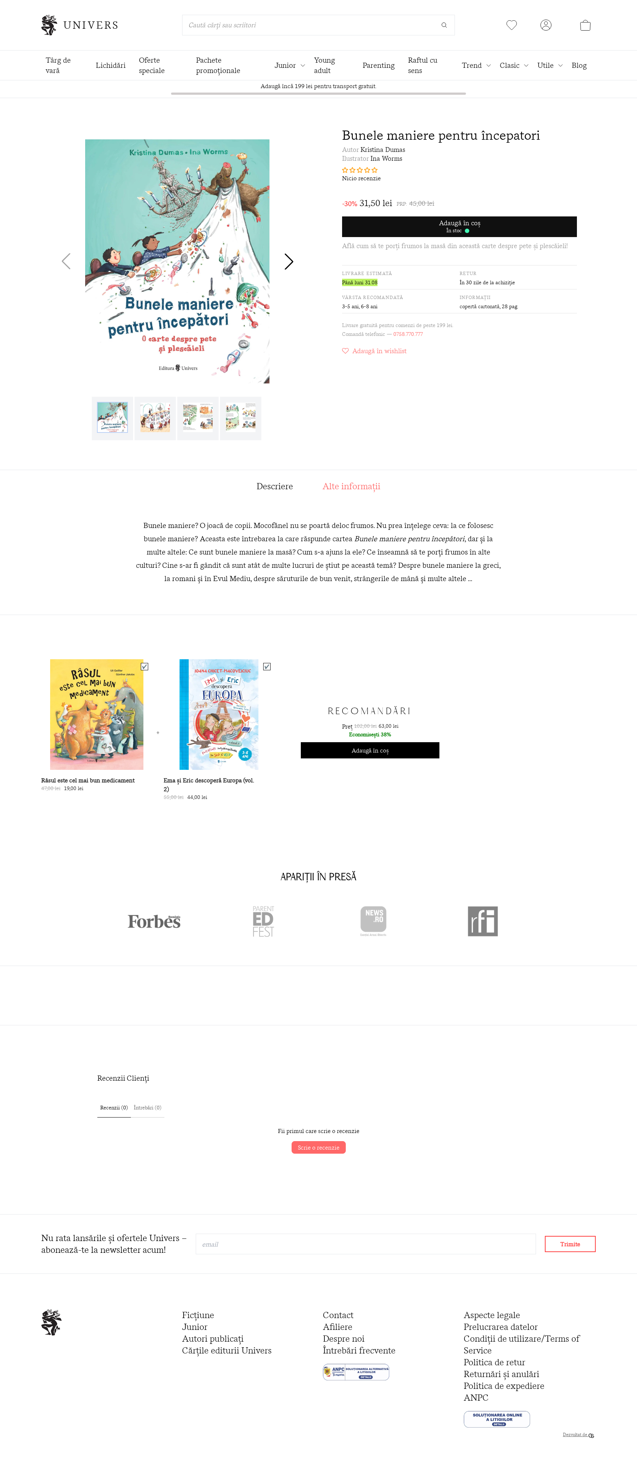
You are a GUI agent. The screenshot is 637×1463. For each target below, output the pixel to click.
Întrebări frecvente (359, 1350)
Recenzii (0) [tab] (114, 1107)
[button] (289, 261)
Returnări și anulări (501, 1374)
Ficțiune (198, 1315)
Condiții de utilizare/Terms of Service (521, 1344)
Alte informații (351, 486)
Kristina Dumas (383, 149)
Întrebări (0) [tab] (147, 1107)
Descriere (275, 486)
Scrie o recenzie (319, 1147)
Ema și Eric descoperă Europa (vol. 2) (209, 784)
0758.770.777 (408, 334)
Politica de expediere (504, 1385)
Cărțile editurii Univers (227, 1350)
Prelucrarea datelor (501, 1326)
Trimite (570, 1244)
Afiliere (337, 1326)
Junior (195, 1326)
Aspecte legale (492, 1315)
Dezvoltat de (575, 1434)
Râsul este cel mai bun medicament (88, 780)
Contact (338, 1315)
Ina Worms (386, 158)
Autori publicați (213, 1338)
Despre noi (344, 1338)
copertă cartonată (479, 306)
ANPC (476, 1397)
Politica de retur (494, 1362)
